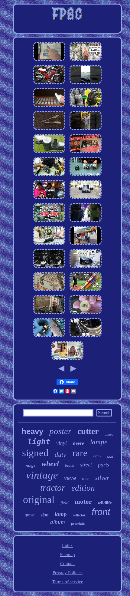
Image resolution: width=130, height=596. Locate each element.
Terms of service (67, 581)
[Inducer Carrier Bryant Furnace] (49, 175)
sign (45, 514)
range (30, 465)
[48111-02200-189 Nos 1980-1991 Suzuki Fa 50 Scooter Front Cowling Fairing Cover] (49, 83)
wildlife (105, 502)
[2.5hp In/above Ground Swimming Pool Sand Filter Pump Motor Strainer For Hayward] (49, 152)
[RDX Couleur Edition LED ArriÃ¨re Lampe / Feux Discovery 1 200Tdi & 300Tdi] (85, 175)
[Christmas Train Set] (49, 244)
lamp (61, 514)
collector (79, 515)
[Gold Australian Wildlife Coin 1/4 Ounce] (85, 313)
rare (79, 452)
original (38, 499)
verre (70, 478)
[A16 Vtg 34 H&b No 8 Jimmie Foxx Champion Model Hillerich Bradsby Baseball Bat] (85, 290)
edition (83, 487)
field (64, 502)
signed (35, 452)
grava (29, 515)
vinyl (61, 443)
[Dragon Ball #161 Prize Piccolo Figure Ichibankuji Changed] (85, 221)
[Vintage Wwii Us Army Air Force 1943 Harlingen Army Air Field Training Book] (85, 244)
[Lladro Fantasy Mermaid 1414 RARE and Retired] (67, 359)
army (97, 456)
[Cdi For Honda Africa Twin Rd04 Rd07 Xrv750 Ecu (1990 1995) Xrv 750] (49, 221)
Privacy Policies (68, 572)
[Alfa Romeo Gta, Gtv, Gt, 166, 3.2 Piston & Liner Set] (85, 198)
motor (83, 501)
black (69, 465)
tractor (52, 487)
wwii (110, 457)
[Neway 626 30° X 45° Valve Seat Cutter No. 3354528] (49, 336)
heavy (32, 431)
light (39, 441)
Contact (67, 563)
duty (60, 454)
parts (103, 465)
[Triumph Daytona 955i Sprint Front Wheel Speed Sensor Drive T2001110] (49, 60)
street (86, 465)
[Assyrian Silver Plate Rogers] (49, 129)
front (101, 512)
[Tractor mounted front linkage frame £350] (85, 267)
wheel (50, 464)
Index (67, 545)
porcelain (78, 523)
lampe (98, 442)
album (57, 522)
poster (60, 431)
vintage (42, 475)
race (85, 478)
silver (102, 477)
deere (78, 443)
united (109, 434)
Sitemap (67, 554)
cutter (88, 431)
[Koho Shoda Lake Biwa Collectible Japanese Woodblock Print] (49, 290)
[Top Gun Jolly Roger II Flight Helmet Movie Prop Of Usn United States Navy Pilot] (49, 313)
